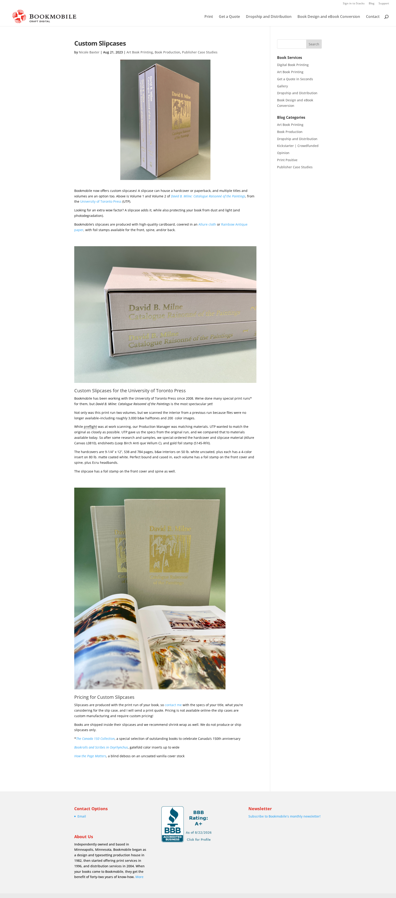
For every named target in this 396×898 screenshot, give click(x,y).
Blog (371, 3)
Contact (373, 17)
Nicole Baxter (89, 52)
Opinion (283, 153)
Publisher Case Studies (199, 52)
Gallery (282, 86)
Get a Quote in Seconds (295, 79)
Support (384, 3)
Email (81, 816)
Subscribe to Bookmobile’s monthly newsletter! (284, 816)
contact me (173, 705)
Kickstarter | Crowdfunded (298, 146)
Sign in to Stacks (354, 3)
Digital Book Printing (293, 65)
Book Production (167, 52)
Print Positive (287, 160)
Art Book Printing (139, 52)
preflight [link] (90, 426)
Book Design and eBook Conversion (328, 17)
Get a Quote (229, 17)
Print (208, 17)
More (139, 877)
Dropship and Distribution (269, 17)
